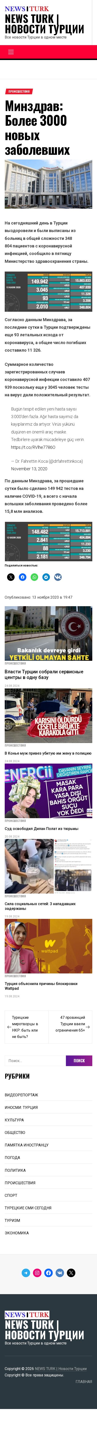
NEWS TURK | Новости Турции (44, 23)
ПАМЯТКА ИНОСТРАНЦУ (26, 1145)
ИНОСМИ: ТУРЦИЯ (21, 1107)
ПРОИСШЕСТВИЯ (19, 91)
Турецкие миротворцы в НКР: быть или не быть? (25, 1027)
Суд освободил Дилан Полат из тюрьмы (41, 828)
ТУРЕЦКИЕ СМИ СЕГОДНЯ (28, 1208)
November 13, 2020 (29, 468)
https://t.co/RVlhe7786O (33, 447)
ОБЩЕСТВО (15, 1132)
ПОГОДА (12, 1157)
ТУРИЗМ (12, 1220)
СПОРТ (11, 1195)
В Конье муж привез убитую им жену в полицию (48, 753)
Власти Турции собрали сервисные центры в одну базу (44, 674)
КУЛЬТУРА (14, 1120)
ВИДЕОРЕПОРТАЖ (21, 1095)
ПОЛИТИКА (15, 1170)
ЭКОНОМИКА (17, 1233)
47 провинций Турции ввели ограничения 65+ (70, 1024)
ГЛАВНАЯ (84, 1381)
